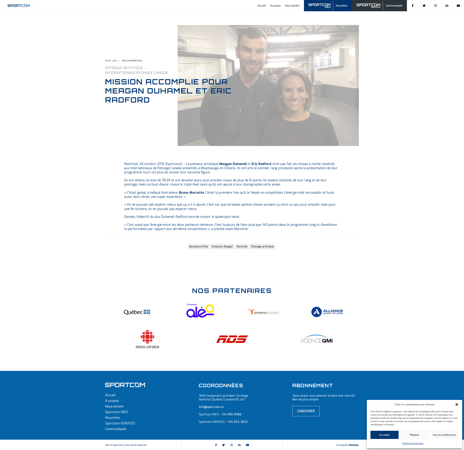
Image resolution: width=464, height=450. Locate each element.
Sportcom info (321, 5)
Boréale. (354, 445)
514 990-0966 (231, 414)
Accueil (262, 5)
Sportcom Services (369, 5)
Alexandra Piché (198, 246)
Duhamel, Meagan (222, 246)
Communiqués (394, 5)
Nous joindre (292, 5)
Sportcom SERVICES (120, 423)
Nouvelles (341, 5)
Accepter (384, 434)
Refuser (414, 434)
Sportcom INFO (116, 412)
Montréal (242, 246)
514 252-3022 (238, 422)
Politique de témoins (412, 443)
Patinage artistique (262, 246)
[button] (457, 404)
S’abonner (306, 411)
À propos (275, 5)
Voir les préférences (444, 434)
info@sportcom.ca (211, 407)
